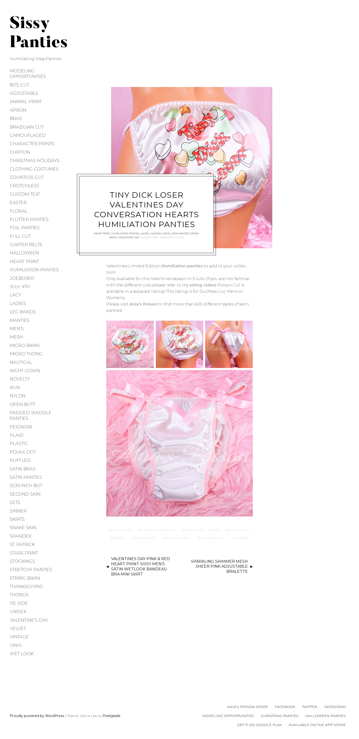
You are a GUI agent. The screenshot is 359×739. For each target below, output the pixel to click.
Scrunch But (26, 485)
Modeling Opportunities (28, 73)
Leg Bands (23, 312)
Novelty (20, 379)
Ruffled (20, 460)
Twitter (309, 707)
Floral (18, 211)
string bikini (145, 538)
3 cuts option (122, 530)
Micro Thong (26, 354)
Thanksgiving (26, 586)
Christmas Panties (279, 716)
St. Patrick (22, 544)
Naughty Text (239, 530)
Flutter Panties (29, 219)
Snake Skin (23, 527)
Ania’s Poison (143, 304)
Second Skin (25, 494)
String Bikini (25, 578)
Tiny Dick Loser (177, 538)
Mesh (16, 337)
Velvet (18, 628)
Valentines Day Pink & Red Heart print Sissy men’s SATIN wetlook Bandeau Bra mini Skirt (140, 566)
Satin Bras (23, 469)
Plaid (16, 435)
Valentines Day (212, 538)
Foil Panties (25, 227)
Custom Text (25, 194)
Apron (18, 110)
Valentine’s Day (29, 620)
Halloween (24, 253)
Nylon (17, 396)
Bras (16, 118)
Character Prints (32, 143)
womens (242, 538)
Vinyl (16, 645)
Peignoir (21, 427)
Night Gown (25, 370)
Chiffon (20, 152)
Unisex (18, 611)
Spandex (20, 536)
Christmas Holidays (35, 160)
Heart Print (24, 261)
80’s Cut (19, 85)
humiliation (193, 530)
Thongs (19, 595)
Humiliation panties (182, 266)
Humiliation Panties (34, 269)
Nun (15, 387)
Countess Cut (27, 177)
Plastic (19, 443)
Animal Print (26, 101)
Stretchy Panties (31, 569)
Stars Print (24, 553)
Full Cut (20, 236)
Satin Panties (26, 477)
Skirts (17, 519)
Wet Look (22, 653)
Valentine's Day (129, 237)
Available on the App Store (317, 725)
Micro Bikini (25, 345)
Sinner (18, 511)
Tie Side (19, 603)
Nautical (21, 362)
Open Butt (22, 404)
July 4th (20, 286)
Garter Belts (26, 244)
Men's (166, 233)
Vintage (19, 637)
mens (215, 530)
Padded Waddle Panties (31, 415)
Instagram (335, 707)
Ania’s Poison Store (247, 707)
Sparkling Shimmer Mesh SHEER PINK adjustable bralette (219, 566)
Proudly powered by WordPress (37, 716)
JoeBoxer (22, 278)
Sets (15, 502)
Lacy (15, 295)
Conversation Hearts (158, 530)
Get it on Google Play (259, 725)
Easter (18, 202)
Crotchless (24, 185)
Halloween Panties (325, 716)
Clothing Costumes (34, 169)
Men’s (17, 328)
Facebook (285, 707)
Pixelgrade (111, 716)
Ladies (18, 303)
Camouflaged (28, 135)
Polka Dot (23, 452)
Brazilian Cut (27, 127)
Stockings (22, 561)
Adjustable (24, 93)
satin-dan (151, 237)
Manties (20, 320)
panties (118, 538)
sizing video (202, 285)
